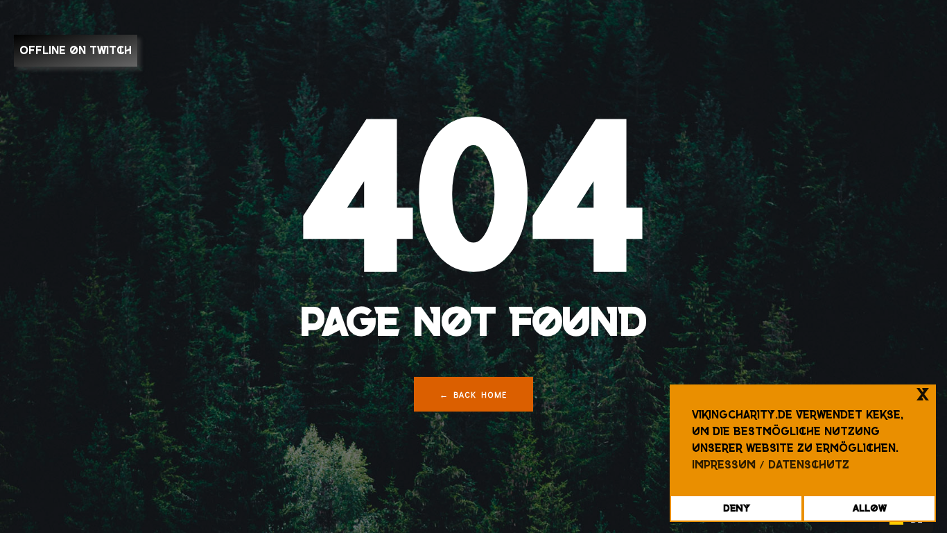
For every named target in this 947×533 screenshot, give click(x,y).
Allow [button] (870, 508)
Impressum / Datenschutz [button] (770, 464)
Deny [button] (736, 508)
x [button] (922, 394)
